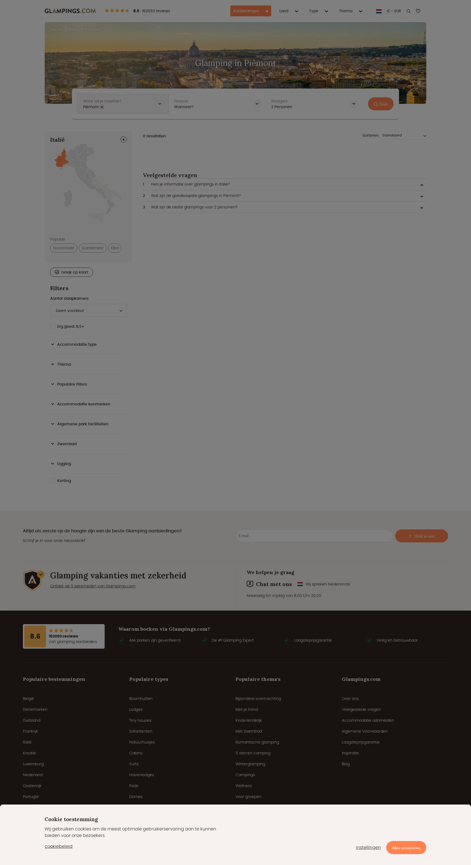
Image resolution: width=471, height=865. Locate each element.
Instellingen (368, 847)
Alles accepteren (406, 848)
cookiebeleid (59, 846)
